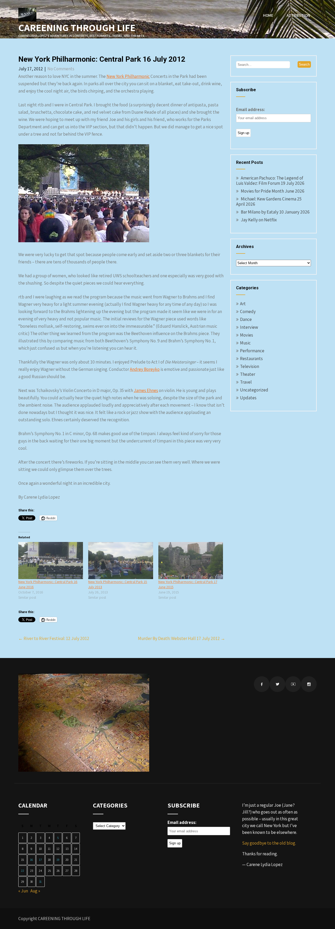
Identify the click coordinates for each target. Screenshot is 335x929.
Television (249, 366)
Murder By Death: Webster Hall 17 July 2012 (181, 638)
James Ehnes (146, 390)
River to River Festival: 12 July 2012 (53, 638)
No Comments (60, 69)
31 (40, 882)
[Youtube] (293, 684)
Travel (246, 382)
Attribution (298, 15)
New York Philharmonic (128, 76)
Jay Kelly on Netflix (259, 220)
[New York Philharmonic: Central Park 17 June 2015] (190, 560)
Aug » (35, 891)
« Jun (23, 891)
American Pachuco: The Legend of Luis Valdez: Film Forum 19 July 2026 (270, 180)
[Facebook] (262, 684)
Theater (247, 374)
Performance (252, 351)
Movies (246, 335)
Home (268, 15)
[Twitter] (277, 684)
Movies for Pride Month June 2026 (272, 191)
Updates (248, 398)
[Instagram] (309, 684)
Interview (249, 327)
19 (58, 860)
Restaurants (251, 358)
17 (40, 860)
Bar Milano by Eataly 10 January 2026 (275, 212)
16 (31, 860)
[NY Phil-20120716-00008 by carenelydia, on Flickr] (83, 241)
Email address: (250, 109)
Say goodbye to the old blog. (269, 843)
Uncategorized (254, 390)
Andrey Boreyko (145, 369)
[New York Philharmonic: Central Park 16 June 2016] (50, 560)
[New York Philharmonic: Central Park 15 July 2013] (120, 560)
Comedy (248, 311)
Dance (246, 319)
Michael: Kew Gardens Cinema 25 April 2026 (269, 201)
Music (245, 343)
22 (22, 871)
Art (243, 304)
